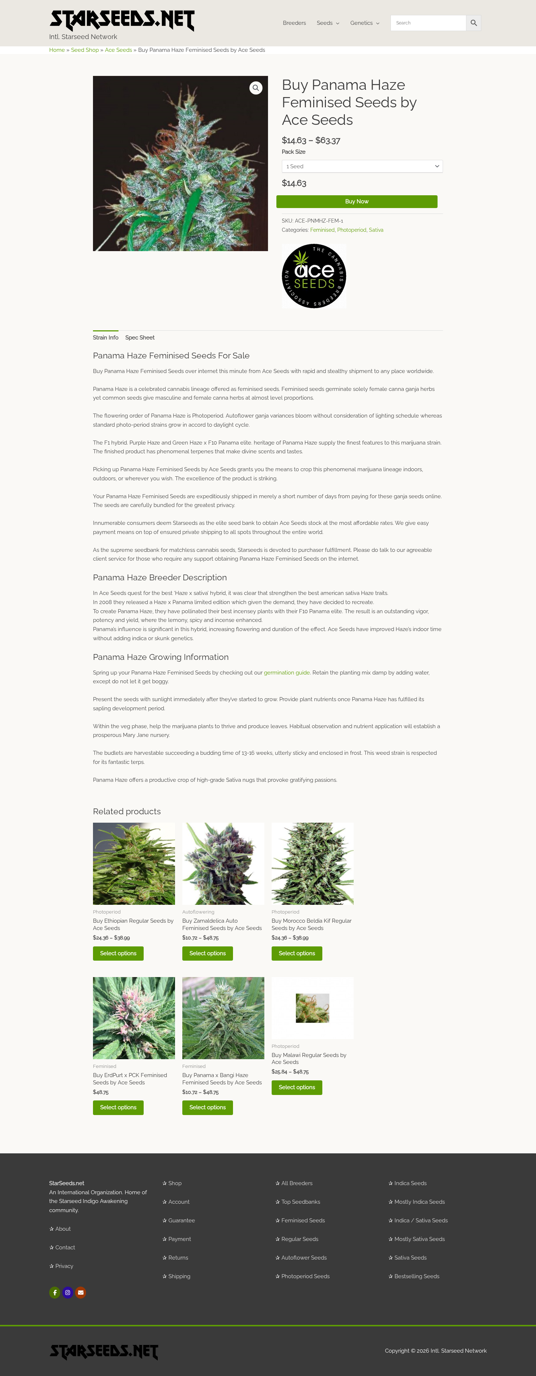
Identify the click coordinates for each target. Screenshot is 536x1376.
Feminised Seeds (303, 1220)
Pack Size (294, 152)
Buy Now (357, 201)
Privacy (64, 1266)
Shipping (179, 1276)
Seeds (325, 23)
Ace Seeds (118, 50)
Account (179, 1202)
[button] (256, 88)
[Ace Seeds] (314, 276)
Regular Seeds (299, 1239)
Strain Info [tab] (106, 337)
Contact (65, 1247)
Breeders (294, 23)
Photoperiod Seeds (305, 1276)
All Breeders (296, 1183)
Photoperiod (351, 230)
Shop (175, 1183)
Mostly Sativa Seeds (420, 1239)
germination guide (287, 672)
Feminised (322, 230)
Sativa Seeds (411, 1257)
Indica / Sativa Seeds (421, 1220)
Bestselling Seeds (417, 1276)
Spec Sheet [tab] (140, 337)
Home (57, 50)
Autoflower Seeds (304, 1257)
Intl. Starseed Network (83, 37)
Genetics (361, 23)
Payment (179, 1239)
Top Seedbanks (300, 1202)
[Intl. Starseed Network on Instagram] (67, 1293)
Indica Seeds (411, 1183)
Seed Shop (85, 50)
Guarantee (181, 1220)
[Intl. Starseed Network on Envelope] (80, 1293)
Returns (178, 1257)
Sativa (376, 230)
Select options (118, 953)
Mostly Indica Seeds (420, 1202)
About (63, 1229)
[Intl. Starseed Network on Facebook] (54, 1293)
